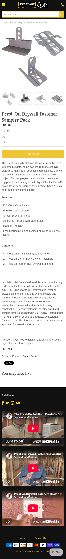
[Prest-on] (33, 5)
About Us (24, 538)
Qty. (4, 136)
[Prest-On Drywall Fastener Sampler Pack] (9, 98)
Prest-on (6, 124)
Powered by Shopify (40, 551)
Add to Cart (33, 153)
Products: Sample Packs (24, 356)
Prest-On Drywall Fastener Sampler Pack (29, 22)
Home (4, 22)
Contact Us (40, 538)
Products (6, 356)
